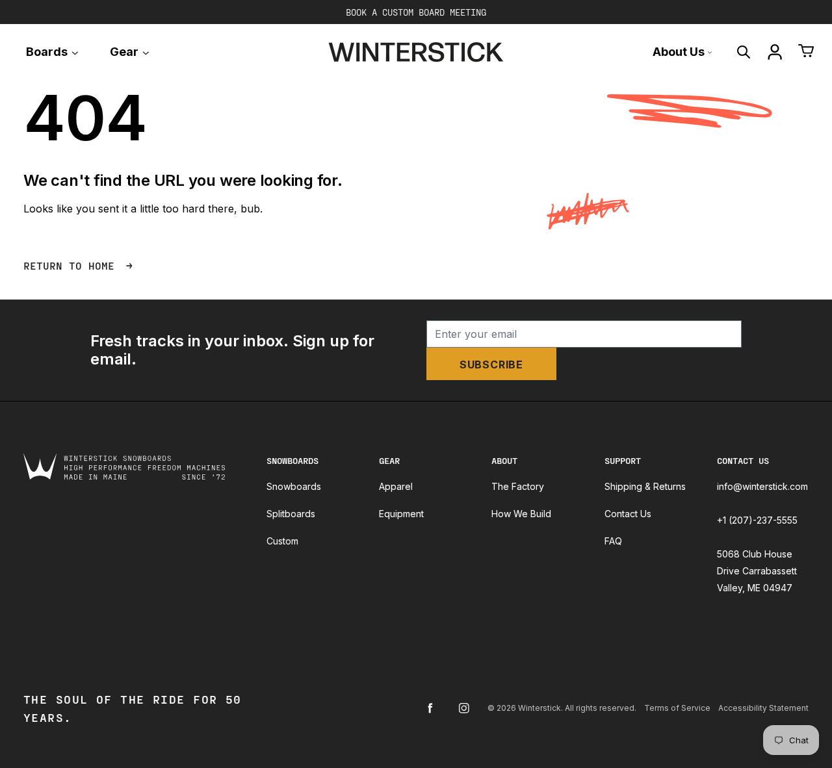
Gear (125, 51)
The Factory (517, 486)
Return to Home (72, 265)
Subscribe (491, 364)
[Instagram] (464, 708)
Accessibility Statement (763, 708)
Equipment (401, 513)
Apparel (396, 486)
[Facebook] (430, 708)
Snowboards (293, 486)
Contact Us (627, 513)
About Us (680, 51)
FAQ (613, 540)
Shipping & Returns (645, 486)
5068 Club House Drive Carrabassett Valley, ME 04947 (757, 570)
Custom (282, 540)
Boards (48, 51)
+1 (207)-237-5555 (757, 520)
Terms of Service (677, 708)
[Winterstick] (416, 52)
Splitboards (290, 513)
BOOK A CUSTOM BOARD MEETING (416, 12)
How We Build (521, 513)
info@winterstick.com (762, 486)
